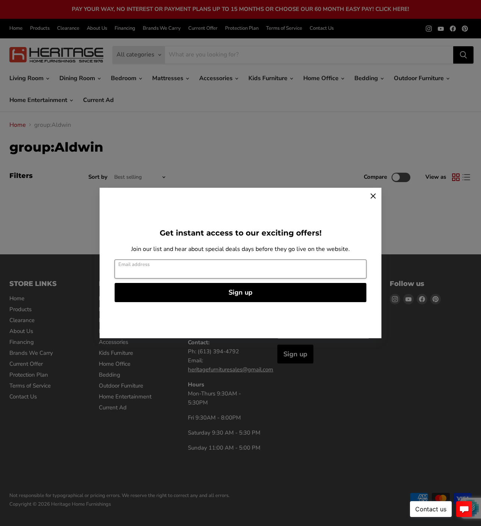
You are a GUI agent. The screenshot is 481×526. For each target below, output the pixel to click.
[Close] (373, 196)
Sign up (240, 292)
